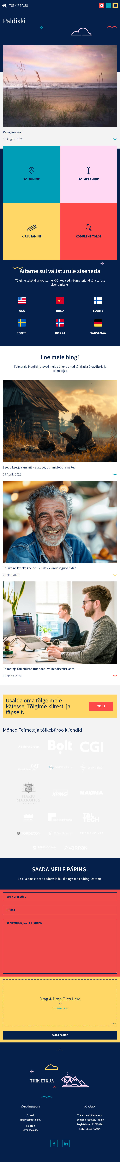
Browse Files (60, 1008)
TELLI (101, 706)
